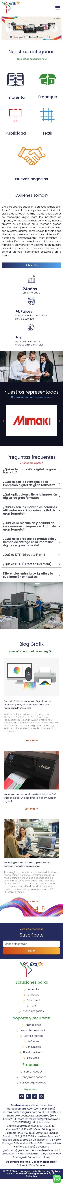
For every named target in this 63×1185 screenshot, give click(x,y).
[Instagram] (41, 1096)
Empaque (47, 97)
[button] (3, 421)
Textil (47, 133)
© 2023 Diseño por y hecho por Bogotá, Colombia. (31, 1174)
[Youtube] (21, 1096)
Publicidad (15, 133)
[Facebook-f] (34, 1096)
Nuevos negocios (31, 179)
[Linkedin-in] (28, 1096)
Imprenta (15, 97)
